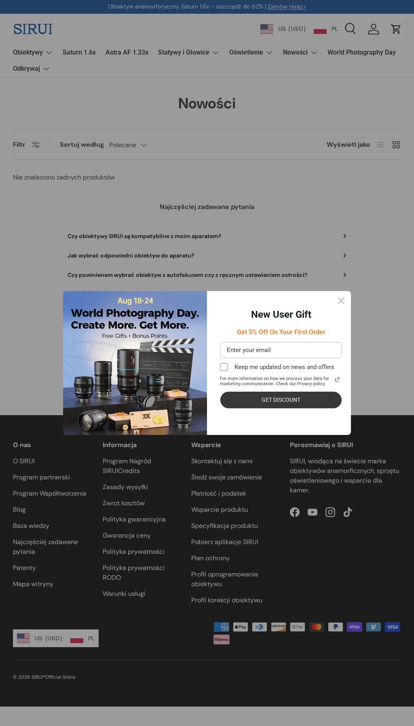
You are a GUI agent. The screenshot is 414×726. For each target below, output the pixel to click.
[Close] (341, 300)
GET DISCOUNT (281, 400)
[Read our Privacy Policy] (337, 379)
